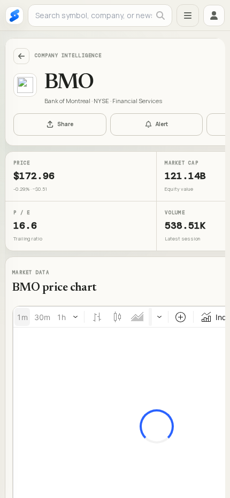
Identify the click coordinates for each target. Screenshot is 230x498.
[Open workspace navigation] (188, 15)
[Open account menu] (214, 15)
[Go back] (21, 56)
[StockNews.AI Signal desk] (14, 15)
